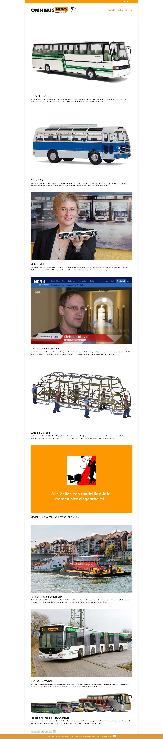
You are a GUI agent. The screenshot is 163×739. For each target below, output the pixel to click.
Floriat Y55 (37, 180)
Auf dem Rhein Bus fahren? (46, 596)
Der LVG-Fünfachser (42, 680)
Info (127, 10)
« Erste (34, 731)
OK (114, 736)
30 (46, 731)
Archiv (120, 10)
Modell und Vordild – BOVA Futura (50, 717)
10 (42, 731)
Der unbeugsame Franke (45, 348)
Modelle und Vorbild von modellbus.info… (55, 517)
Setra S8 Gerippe (40, 432)
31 (50, 731)
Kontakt (111, 10)
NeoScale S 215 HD (41, 96)
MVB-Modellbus (40, 264)
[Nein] (161, 736)
